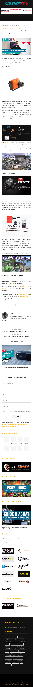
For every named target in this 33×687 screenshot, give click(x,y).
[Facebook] (11, 677)
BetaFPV (14, 637)
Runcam (7, 142)
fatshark (7, 646)
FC (12, 646)
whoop (13, 665)
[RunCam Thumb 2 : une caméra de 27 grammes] (16, 355)
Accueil (3, 24)
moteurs (14, 655)
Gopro (7, 651)
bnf (19, 637)
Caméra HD (15, 639)
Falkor (12, 283)
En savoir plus (12, 541)
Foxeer (5, 197)
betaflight (8, 637)
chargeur (22, 639)
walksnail (8, 665)
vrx (18, 662)
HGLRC (15, 651)
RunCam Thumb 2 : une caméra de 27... (17, 367)
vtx (21, 662)
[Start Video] (16, 47)
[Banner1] (16, 467)
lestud (7, 653)
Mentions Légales (24, 684)
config (7, 644)
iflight (20, 651)
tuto (14, 662)
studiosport (8, 660)
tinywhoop (19, 660)
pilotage (20, 655)
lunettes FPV (25, 286)
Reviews (10, 24)
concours (23, 641)
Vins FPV (7, 35)
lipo (12, 653)
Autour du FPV (17, 24)
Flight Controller (19, 646)
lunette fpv (21, 653)
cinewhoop (8, 641)
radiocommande (9, 658)
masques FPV (5, 288)
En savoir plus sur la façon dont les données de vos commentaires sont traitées (16, 424)
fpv (11, 648)
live (16, 653)
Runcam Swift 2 (24, 294)
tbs (14, 660)
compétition (16, 641)
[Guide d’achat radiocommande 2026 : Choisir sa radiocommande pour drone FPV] (16, 515)
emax (22, 644)
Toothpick (8, 662)
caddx (23, 637)
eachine (16, 644)
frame (16, 648)
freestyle (22, 648)
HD (11, 651)
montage (8, 655)
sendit (22, 658)
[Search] (31, 18)
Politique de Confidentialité (11, 684)
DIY (11, 644)
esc (25, 644)
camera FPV (5, 304)
